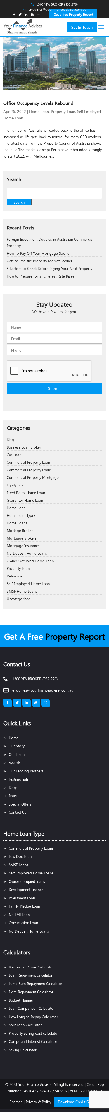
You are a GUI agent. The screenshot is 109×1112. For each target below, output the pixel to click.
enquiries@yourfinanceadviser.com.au (57, 9)
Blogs (13, 787)
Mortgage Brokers (22, 538)
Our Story (17, 745)
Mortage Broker (20, 530)
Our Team (17, 754)
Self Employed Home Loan (28, 583)
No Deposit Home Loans (27, 553)
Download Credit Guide (77, 1101)
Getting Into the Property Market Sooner (39, 260)
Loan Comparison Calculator (32, 1008)
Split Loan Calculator (25, 1024)
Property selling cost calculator (34, 1033)
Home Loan (39, 111)
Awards (15, 762)
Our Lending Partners (26, 770)
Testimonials (19, 779)
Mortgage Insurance (23, 545)
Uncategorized (18, 598)
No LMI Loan (19, 914)
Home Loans (17, 522)
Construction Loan (23, 922)
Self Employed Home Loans (31, 872)
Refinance (14, 576)
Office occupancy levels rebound (38, 103)
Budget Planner (21, 1000)
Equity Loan (16, 485)
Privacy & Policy (38, 1101)
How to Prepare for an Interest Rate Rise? (40, 276)
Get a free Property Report (73, 14)
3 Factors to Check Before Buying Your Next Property (49, 268)
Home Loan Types (21, 515)
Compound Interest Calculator (33, 1041)
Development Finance (26, 889)
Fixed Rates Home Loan (26, 492)
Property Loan (63, 111)
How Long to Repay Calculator (33, 1016)
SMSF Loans (18, 864)
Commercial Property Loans (29, 469)
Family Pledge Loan (24, 906)
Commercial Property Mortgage (33, 477)
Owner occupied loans (27, 881)
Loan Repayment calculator (31, 975)
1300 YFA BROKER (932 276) (57, 4)
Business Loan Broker (24, 447)
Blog (10, 439)
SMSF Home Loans (22, 591)
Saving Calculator (23, 1049)
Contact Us (17, 812)
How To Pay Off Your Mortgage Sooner (39, 253)
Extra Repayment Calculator (31, 991)
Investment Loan (22, 897)
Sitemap (16, 1101)
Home (13, 737)
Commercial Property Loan (28, 462)
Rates (13, 795)
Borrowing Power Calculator (31, 967)
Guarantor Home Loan (25, 500)
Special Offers (20, 804)
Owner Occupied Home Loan (30, 560)
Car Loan (14, 454)
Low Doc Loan (20, 856)
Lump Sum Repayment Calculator (35, 983)
